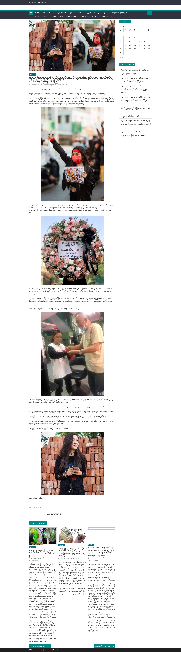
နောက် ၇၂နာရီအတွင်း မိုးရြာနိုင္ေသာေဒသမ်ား (136, 108)
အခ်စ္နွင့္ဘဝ (87, 13)
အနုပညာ (105, 13)
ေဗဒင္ (96, 13)
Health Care (58, 17)
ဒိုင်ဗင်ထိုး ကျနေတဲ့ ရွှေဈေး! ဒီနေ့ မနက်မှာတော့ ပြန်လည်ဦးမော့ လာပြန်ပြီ (135, 72)
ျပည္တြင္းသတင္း (60, 13)
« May (121, 57)
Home (37, 13)
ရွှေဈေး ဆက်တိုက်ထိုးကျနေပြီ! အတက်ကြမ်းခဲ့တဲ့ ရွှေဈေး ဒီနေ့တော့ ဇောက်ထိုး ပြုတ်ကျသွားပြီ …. (136, 124)
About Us (46, 13)
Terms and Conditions (90, 17)
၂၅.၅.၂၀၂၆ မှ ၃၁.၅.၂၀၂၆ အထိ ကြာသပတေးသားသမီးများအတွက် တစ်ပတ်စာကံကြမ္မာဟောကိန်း (135, 100)
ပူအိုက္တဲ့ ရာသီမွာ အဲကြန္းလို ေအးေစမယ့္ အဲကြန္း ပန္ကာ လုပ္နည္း (42, 552)
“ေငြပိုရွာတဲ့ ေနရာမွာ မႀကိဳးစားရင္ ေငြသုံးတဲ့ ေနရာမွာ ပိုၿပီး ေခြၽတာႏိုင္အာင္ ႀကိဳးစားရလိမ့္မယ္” (71, 552)
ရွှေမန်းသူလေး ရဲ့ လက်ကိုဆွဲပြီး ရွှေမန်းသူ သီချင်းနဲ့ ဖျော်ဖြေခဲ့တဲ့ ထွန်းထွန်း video (134, 133)
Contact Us (107, 17)
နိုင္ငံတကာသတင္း (75, 13)
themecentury (62, 650)
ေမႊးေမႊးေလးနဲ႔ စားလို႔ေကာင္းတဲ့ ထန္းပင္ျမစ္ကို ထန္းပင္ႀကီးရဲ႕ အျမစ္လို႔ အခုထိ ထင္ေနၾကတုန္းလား (101, 551)
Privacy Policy (72, 17)
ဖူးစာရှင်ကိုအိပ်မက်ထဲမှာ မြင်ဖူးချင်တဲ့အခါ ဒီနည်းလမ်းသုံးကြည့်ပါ (105, 646)
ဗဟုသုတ (32, 74)
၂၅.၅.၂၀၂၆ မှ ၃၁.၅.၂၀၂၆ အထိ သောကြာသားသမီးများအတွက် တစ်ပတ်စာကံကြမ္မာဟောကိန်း (134, 89)
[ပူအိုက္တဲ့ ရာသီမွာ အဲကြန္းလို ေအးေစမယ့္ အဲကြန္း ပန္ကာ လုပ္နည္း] (43, 536)
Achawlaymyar (48, 85)
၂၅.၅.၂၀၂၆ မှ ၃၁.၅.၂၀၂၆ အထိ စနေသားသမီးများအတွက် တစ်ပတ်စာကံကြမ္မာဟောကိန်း (135, 79)
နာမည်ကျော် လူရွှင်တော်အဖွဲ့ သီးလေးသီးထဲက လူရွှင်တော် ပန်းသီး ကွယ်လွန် (135, 114)
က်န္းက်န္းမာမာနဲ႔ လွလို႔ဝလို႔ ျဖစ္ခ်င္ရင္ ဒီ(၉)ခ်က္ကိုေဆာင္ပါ (41, 646)
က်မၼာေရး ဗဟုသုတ (42, 17)
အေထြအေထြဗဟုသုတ (119, 13)
